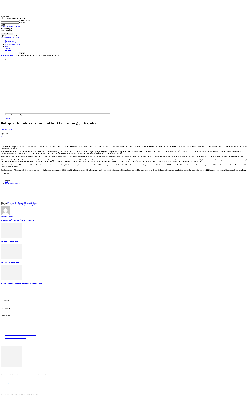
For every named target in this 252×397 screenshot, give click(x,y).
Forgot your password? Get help (11, 26)
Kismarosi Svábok (10, 43)
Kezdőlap (4, 55)
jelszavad (22, 22)
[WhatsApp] (25, 140)
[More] (32, 140)
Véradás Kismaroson (9, 241)
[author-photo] (5, 214)
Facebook (8, 383)
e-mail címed (23, 32)
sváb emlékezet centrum (12, 183)
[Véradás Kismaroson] (11, 237)
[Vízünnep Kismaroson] (11, 258)
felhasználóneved (24, 20)
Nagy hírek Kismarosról (12, 44)
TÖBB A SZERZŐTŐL (27, 220)
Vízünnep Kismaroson (10, 262)
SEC (6, 182)
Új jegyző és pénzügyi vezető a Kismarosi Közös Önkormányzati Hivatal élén (28, 297)
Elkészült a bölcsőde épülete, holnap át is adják (25, 205)
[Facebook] (4, 140)
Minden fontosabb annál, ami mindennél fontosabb (21, 283)
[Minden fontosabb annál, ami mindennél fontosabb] (11, 279)
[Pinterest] (18, 140)
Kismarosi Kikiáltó (7, 129)
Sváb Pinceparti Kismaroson (11, 305)
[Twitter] (11, 140)
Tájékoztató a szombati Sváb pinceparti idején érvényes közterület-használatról (29, 313)
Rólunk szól (8, 46)
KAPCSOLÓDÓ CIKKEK (10, 220)
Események (8, 48)
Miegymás (8, 50)
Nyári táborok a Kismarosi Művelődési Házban (22, 203)
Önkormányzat (9, 41)
